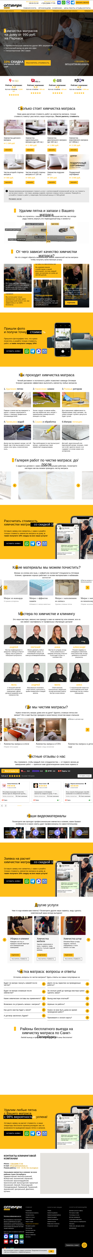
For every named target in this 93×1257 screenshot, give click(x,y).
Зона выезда (29, 1231)
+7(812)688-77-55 (48, 3)
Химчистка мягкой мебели (54, 1218)
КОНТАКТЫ (86, 8)
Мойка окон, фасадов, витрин (76, 1229)
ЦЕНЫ (66, 8)
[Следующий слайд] (78, 485)
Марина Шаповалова (45, 786)
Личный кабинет (30, 1235)
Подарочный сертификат (32, 1226)
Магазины (71, 1226)
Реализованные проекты (32, 1215)
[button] (82, 2)
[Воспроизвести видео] (14, 836)
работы (72, 8)
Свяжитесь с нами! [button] (72, 1245)
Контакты (28, 1239)
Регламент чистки (15, 199)
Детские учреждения (74, 1220)
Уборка (49, 1213)
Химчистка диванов (52, 1215)
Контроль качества (30, 1233)
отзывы (79, 8)
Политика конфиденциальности (12, 1219)
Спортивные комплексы (75, 1222)
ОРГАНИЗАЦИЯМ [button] (44, 8)
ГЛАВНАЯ (26, 8)
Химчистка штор (72, 941)
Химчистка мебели (43, 943)
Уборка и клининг (19, 941)
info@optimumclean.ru (77, 64)
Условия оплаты (30, 1218)
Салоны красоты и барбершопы (77, 1224)
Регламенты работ (30, 1229)
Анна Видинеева (75, 786)
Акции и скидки (29, 1224)
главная (29, 1210)
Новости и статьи (30, 1220)
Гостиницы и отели (74, 1218)
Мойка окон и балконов (53, 1226)
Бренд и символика (31, 1237)
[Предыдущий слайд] (15, 485)
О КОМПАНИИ (57, 8)
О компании (29, 1213)
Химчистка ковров (52, 1220)
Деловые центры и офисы (76, 1213)
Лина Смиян (11, 786)
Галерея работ (29, 1222)
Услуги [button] (33, 8)
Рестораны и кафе (74, 1215)
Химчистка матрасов (52, 1222)
